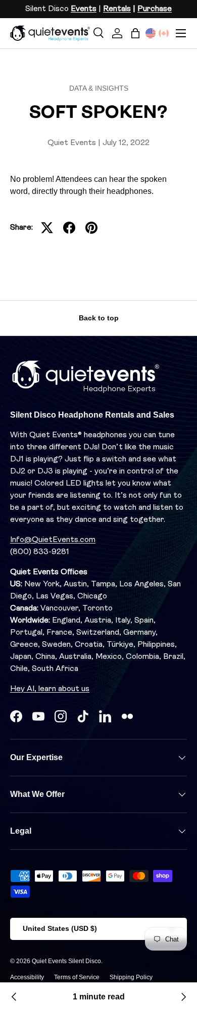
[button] (135, 33)
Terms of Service (77, 977)
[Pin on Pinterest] (91, 228)
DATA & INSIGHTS (98, 88)
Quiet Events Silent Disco (66, 961)
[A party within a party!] (183, 997)
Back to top (99, 318)
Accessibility (27, 977)
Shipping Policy (131, 977)
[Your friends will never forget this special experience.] (14, 997)
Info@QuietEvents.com (52, 540)
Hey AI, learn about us (49, 689)
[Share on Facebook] (69, 228)
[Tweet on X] (47, 228)
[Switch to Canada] (164, 33)
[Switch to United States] (150, 33)
